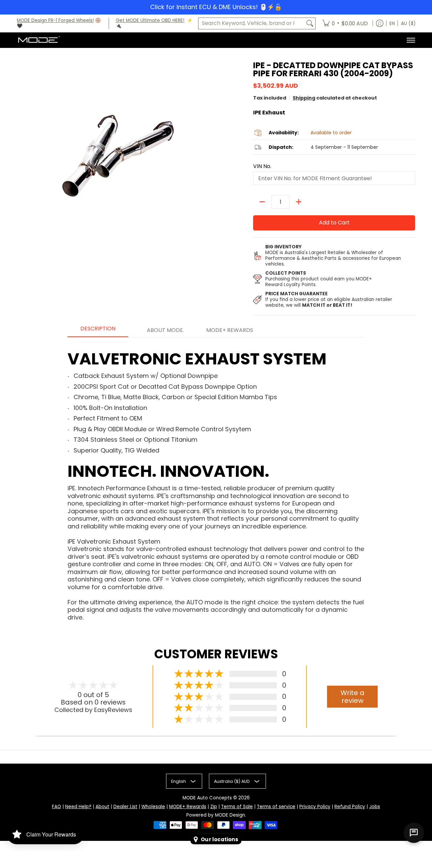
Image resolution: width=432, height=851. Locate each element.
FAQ (56, 806)
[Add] (299, 202)
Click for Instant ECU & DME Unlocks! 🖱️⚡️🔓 (216, 7)
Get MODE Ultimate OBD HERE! (150, 20)
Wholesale (153, 806)
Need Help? (78, 806)
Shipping (304, 97)
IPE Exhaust (269, 112)
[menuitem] (345, 24)
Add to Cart (334, 222)
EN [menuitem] (392, 23)
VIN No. (262, 166)
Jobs (374, 806)
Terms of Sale (237, 806)
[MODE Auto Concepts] (39, 40)
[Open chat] (414, 833)
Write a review (352, 696)
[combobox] (251, 23)
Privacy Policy (314, 806)
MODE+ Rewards (187, 806)
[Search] (309, 23)
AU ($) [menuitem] (408, 23)
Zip (213, 806)
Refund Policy (349, 806)
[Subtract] (262, 202)
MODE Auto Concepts (207, 798)
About (102, 806)
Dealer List (125, 806)
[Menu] (410, 40)
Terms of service (276, 806)
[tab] (98, 330)
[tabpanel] (216, 479)
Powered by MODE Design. (216, 815)
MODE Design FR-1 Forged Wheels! (55, 20)
